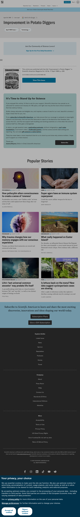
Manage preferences (10, 503)
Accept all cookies (9, 511)
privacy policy (13, 499)
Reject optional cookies (25, 511)
